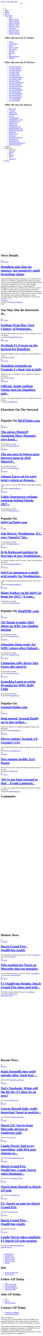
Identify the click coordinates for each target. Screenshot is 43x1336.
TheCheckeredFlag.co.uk (17, 143)
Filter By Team (9, 1257)
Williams (11, 58)
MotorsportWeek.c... (15, 488)
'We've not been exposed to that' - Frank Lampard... (19, 781)
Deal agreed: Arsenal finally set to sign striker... (20, 720)
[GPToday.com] (21, 3)
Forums (7, 1263)
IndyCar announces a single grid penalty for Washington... (21, 574)
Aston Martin (13, 44)
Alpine (11, 42)
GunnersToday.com (14, 707)
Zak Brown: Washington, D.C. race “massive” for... (21, 535)
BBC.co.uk (12, 109)
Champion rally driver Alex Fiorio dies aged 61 (19, 664)
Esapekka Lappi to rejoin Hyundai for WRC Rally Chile (18, 685)
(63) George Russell (15, 97)
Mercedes (12, 53)
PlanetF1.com (13, 134)
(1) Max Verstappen (15, 66)
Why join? (14, 1)
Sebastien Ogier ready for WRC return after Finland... (20, 646)
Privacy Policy (9, 1274)
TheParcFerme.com (15, 144)
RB (10, 54)
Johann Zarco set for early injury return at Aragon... (19, 478)
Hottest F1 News (14, 25)
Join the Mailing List (11, 1288)
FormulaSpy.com (14, 121)
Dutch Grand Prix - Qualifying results (14, 948)
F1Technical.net (14, 118)
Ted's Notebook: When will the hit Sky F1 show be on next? (19, 1091)
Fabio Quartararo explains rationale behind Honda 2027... (19, 500)
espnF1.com (12, 112)
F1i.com (11, 116)
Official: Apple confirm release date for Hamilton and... (18, 389)
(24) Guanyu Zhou (15, 88)
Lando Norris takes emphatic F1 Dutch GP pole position (21, 1238)
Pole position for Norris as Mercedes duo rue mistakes (19, 966)
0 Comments (18, 302)
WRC (10, 153)
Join (8, 1)
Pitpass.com (12, 132)
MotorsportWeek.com (15, 128)
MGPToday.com (29, 420)
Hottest (7, 12)
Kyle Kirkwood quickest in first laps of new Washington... (21, 553)
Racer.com (12, 136)
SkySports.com (13, 139)
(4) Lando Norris (14, 72)
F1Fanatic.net (13, 114)
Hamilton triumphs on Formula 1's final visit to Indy (21, 367)
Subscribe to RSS (10, 1289)
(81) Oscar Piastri (14, 100)
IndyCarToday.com (14, 522)
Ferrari (11, 45)
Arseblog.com (13, 771)
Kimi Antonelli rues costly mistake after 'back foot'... (19, 1073)
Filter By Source (10, 1261)
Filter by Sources (14, 23)
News (10, 17)
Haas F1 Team (13, 47)
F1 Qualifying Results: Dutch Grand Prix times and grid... (21, 985)
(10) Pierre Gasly (14, 74)
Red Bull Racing (14, 56)
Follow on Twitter (10, 1284)
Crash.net (12, 111)
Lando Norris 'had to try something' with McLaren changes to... (18, 1149)
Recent (7, 14)
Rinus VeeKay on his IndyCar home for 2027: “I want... (21, 594)
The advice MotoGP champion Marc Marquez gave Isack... (18, 435)
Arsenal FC (12, 159)
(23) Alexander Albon (16, 86)
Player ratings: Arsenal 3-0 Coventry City (19, 740)
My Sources (12, 28)
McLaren (12, 51)
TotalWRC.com (28, 611)
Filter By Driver (10, 1259)
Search (7, 161)
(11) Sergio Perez (14, 75)
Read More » (37, 955)
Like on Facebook (10, 1286)
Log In (7, 1301)
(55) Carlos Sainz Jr (15, 95)
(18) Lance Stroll (14, 81)
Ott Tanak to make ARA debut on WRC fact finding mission (19, 625)
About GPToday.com (11, 1272)
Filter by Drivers (14, 21)
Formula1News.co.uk (15, 119)
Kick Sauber (13, 49)
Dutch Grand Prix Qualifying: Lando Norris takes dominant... (18, 1169)
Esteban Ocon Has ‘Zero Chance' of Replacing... (17, 326)
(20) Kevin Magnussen (16, 83)
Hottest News (9, 1254)
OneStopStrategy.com (16, 130)
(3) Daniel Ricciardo (15, 70)
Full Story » (4, 300)
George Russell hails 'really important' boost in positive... (21, 1110)
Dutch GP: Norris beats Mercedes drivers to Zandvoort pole (17, 1128)
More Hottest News (7, 995)
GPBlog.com (13, 123)
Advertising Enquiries (12, 1314)
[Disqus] (21, 825)
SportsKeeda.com (14, 791)
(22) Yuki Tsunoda (14, 84)
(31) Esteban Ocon (15, 91)
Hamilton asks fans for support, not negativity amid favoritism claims (20, 270)
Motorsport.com (14, 446)
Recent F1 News (14, 26)
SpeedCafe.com (14, 141)
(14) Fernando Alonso (16, 77)
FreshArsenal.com (14, 730)
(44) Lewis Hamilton (15, 93)
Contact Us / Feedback (12, 1312)
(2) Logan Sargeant (15, 68)
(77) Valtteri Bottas (15, 99)
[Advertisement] (21, 186)
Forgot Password (10, 1303)
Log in (3, 1)
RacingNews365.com (15, 137)
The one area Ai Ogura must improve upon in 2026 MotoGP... (20, 457)
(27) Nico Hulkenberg (16, 90)
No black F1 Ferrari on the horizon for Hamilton (19, 347)
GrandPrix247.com (15, 127)
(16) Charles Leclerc (15, 79)
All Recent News (6, 1247)
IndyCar (11, 155)
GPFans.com (13, 125)
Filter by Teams (14, 19)
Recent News (9, 1256)
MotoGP (11, 152)
